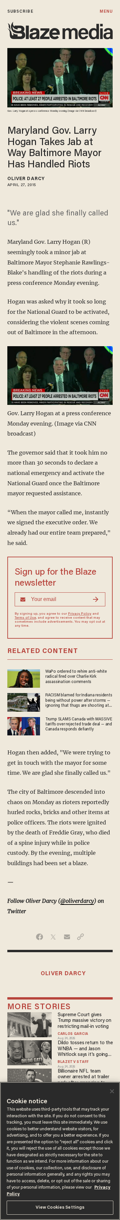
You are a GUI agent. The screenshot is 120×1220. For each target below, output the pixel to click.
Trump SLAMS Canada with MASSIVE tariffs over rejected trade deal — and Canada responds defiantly (78, 724)
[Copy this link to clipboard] (80, 937)
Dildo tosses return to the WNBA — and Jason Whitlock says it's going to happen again (85, 1049)
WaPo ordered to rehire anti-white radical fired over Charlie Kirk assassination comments (76, 677)
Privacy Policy (79, 614)
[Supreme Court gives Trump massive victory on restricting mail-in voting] (29, 1024)
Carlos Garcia (73, 1034)
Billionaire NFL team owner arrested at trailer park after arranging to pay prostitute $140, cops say (84, 1077)
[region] (60, 1151)
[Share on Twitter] (53, 937)
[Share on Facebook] (39, 937)
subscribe (20, 11)
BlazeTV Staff (73, 1062)
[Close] (112, 1091)
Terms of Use (25, 618)
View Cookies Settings (60, 1207)
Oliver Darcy (26, 179)
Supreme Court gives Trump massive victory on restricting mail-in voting (84, 1021)
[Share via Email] (66, 937)
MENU (106, 11)
